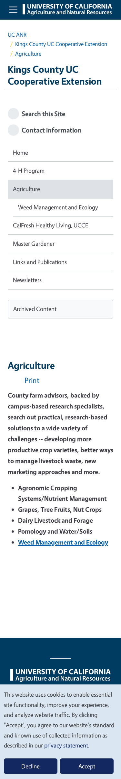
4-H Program (29, 170)
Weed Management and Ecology (58, 207)
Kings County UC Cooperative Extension (61, 44)
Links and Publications (40, 262)
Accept (86, 766)
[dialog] (60, 731)
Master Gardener (34, 243)
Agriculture (26, 189)
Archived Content (34, 309)
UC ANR (17, 34)
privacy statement (66, 745)
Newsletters (27, 280)
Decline (30, 766)
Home (20, 152)
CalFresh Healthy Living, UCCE (50, 225)
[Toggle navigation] (13, 9)
